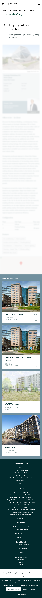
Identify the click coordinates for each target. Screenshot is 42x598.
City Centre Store (21, 475)
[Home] (9, 4)
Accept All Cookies (13, 589)
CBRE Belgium (20, 573)
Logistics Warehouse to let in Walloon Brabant (21, 502)
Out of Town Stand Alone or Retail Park (21, 478)
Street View (36, 71)
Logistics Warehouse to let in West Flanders (21, 510)
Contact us (33, 112)
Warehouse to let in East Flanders (21, 514)
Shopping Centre (21, 480)
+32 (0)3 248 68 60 (21, 548)
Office (21, 468)
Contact (21, 564)
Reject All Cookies (29, 589)
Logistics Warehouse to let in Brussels (21, 505)
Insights (21, 562)
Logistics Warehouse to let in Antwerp (21, 512)
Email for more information (11, 105)
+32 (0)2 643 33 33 (21, 533)
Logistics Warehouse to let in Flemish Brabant (21, 495)
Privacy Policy (21, 577)
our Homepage (13, 37)
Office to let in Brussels (21, 492)
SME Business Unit (21, 473)
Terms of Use (33, 573)
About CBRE (21, 559)
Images (28, 71)
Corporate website (21, 557)
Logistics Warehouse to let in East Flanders (21, 500)
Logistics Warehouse (21, 470)
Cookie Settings (21, 594)
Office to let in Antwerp (21, 507)
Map (32, 71)
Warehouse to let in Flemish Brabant (21, 497)
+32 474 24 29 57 (8, 108)
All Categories (21, 484)
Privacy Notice (35, 585)
